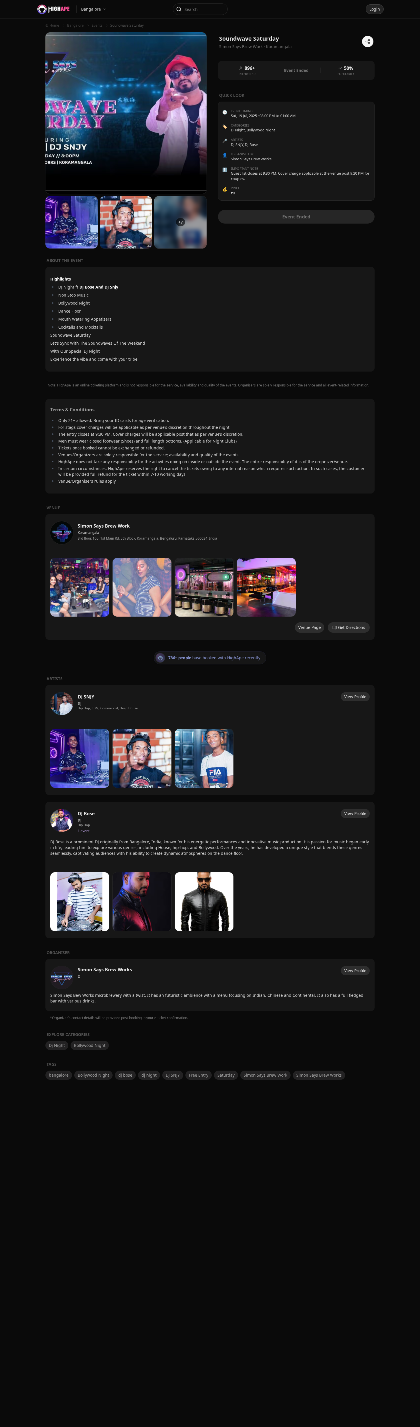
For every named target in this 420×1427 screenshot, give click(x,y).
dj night (149, 1075)
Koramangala (279, 46)
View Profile (355, 696)
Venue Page (309, 627)
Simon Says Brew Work (265, 1075)
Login (374, 9)
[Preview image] (79, 587)
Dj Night (238, 130)
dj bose (125, 1075)
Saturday (226, 1075)
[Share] (367, 41)
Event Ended (296, 217)
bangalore (59, 1075)
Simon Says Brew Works (319, 1075)
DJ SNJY (173, 1075)
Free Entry (198, 1075)
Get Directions (351, 627)
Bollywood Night (261, 130)
